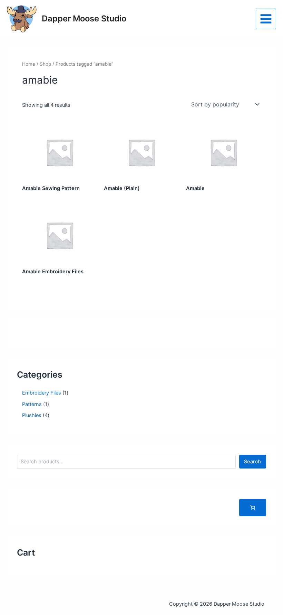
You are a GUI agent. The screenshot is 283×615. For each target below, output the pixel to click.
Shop (45, 64)
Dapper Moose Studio (84, 18)
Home (28, 64)
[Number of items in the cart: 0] (252, 507)
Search (252, 461)
